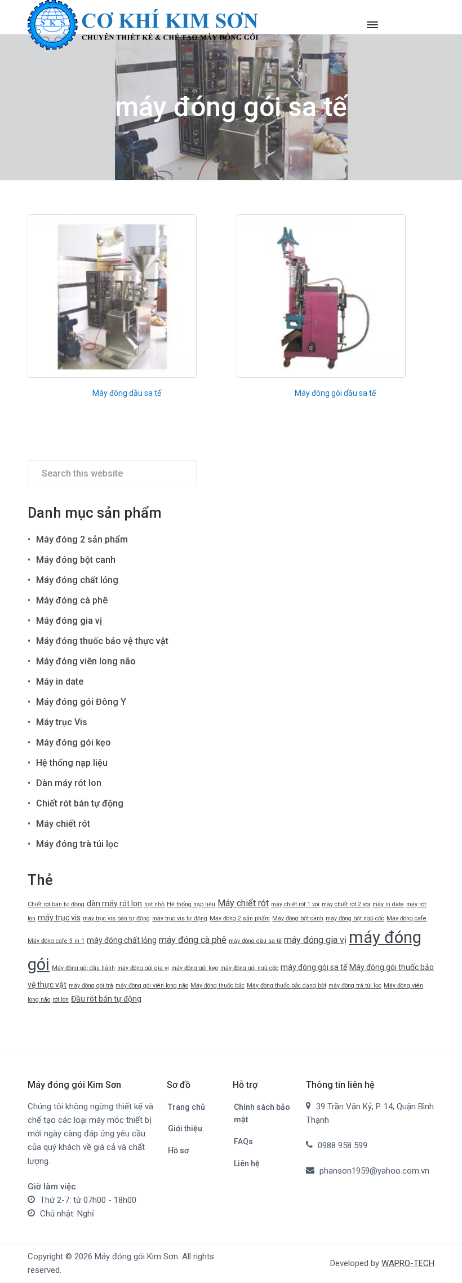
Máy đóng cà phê (72, 600)
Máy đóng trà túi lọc (77, 844)
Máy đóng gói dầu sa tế (335, 393)
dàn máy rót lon (114, 903)
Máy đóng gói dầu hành (83, 968)
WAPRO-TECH (407, 1263)
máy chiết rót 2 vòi (346, 904)
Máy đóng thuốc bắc (217, 985)
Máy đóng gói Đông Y (81, 701)
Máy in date (59, 681)
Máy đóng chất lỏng (77, 580)
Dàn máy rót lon (68, 783)
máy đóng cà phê (192, 939)
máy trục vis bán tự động (116, 918)
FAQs (243, 1141)
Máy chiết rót (63, 823)
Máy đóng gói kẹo (73, 742)
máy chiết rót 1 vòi (295, 904)
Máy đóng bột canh (75, 559)
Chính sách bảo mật (262, 1114)
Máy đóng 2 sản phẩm (82, 539)
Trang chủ (186, 1107)
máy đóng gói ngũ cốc (249, 968)
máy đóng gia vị (315, 939)
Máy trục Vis (61, 722)
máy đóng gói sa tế (314, 967)
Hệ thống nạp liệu (72, 762)
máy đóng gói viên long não (151, 985)
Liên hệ (247, 1163)
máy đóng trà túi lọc (354, 985)
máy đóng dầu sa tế (255, 941)
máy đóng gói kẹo (194, 968)
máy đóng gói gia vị (143, 968)
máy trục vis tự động (179, 918)
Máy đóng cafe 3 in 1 (56, 941)
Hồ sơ (178, 1150)
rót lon (60, 999)
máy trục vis (59, 917)
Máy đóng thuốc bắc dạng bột (286, 985)
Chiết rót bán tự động (79, 803)
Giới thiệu (185, 1128)
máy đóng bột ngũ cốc (355, 918)
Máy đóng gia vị (69, 620)
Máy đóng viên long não (86, 661)
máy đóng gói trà (91, 985)
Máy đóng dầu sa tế (126, 393)
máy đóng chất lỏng (122, 940)
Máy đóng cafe (407, 918)
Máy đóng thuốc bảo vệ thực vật (102, 641)
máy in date (388, 904)
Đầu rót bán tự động (106, 998)
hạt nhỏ (154, 904)
